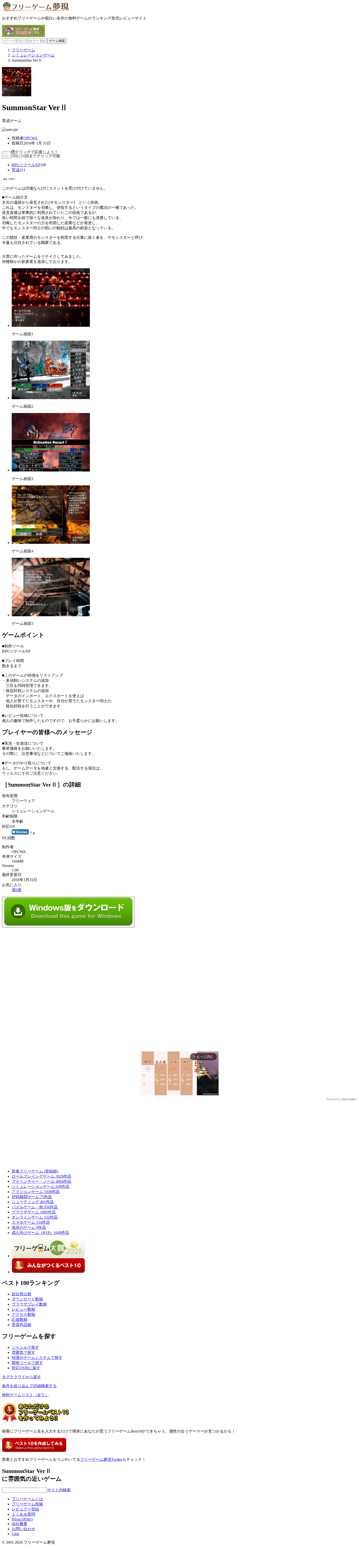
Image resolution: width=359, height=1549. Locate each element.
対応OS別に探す (26, 1368)
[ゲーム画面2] (51, 398)
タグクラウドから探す (21, 1377)
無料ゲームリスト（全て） (25, 1395)
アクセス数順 (23, 1314)
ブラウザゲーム (34, 1212)
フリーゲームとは (27, 1499)
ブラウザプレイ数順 (29, 1304)
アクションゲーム (36, 1192)
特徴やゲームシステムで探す (37, 1358)
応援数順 (19, 1320)
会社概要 (19, 1524)
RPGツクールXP (26, 165)
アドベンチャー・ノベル (41, 1181)
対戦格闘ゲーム (32, 1197)
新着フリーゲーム (35, 1171)
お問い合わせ (23, 1529)
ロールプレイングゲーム (41, 1176)
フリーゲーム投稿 (27, 1504)
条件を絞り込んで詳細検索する (29, 1386)
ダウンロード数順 (27, 1299)
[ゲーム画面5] (51, 615)
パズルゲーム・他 (35, 1207)
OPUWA (30, 138)
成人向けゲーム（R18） (40, 1233)
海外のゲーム (29, 1227)
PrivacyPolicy (22, 1519)
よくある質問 (23, 1514)
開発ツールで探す (27, 1363)
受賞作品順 (21, 1325)
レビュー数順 (23, 1309)
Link (15, 1534)
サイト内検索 (59, 1490)
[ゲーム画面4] (51, 542)
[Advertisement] (38, 958)
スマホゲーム (31, 1222)
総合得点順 (21, 1294)
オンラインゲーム (35, 1217)
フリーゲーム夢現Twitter (101, 1459)
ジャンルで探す (25, 1347)
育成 (16, 170)
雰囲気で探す (23, 1352)
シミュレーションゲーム (40, 1186)
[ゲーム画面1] (51, 325)
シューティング (33, 1202)
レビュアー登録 (25, 1509)
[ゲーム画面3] (51, 470)
